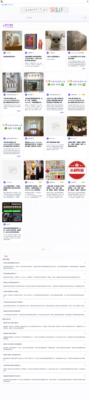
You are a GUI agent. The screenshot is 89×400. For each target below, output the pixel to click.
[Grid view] (83, 18)
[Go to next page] (48, 249)
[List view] (85, 18)
